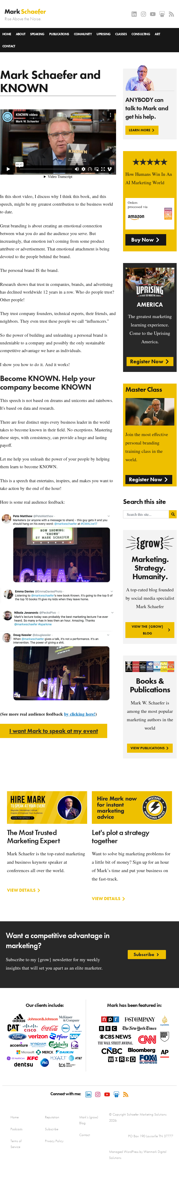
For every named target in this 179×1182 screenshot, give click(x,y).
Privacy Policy (54, 1141)
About (20, 34)
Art (157, 34)
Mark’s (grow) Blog (88, 1120)
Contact (8, 46)
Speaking (37, 34)
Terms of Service (15, 1144)
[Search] (173, 514)
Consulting (140, 34)
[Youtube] (153, 14)
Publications (59, 34)
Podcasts (16, 1129)
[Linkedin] (134, 14)
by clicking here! (79, 714)
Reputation (52, 1117)
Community (83, 34)
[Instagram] (143, 14)
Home (6, 34)
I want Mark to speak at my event (53, 731)
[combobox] (146, 514)
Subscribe (51, 1129)
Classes (121, 34)
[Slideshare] (162, 14)
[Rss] (171, 14)
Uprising (103, 34)
